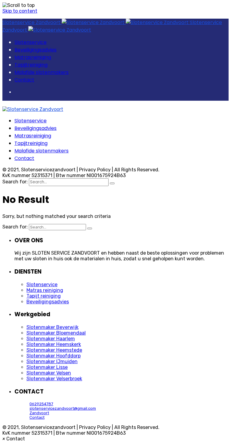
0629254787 (41, 404)
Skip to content (19, 11)
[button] (13, 439)
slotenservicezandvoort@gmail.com (62, 408)
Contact (37, 417)
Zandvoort (39, 413)
